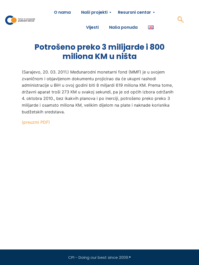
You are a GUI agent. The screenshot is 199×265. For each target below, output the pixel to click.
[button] (180, 20)
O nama (62, 12)
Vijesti (92, 27)
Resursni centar (134, 12)
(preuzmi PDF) (36, 122)
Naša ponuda (123, 27)
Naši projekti (94, 12)
